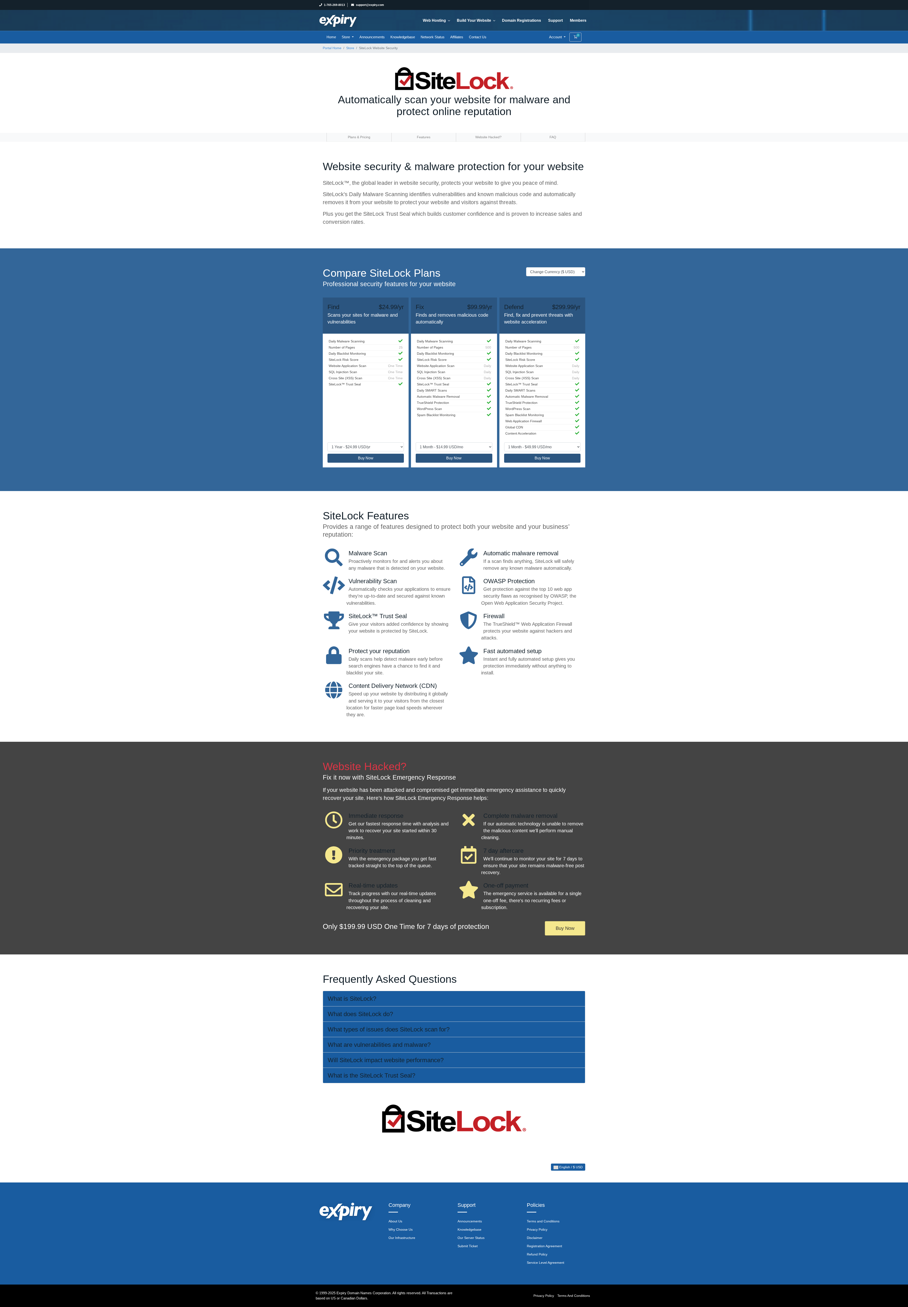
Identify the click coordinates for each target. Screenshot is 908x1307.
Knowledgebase (402, 37)
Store (346, 37)
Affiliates (456, 37)
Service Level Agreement (545, 1262)
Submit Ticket (468, 1246)
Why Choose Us (401, 1229)
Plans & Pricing (359, 137)
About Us (395, 1221)
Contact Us (477, 37)
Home (331, 37)
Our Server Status (471, 1238)
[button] (454, 998)
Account (556, 37)
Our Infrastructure (402, 1238)
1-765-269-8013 (334, 5)
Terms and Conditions (543, 1221)
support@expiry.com (370, 5)
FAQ (553, 137)
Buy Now (365, 458)
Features (423, 137)
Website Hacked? (488, 137)
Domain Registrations (521, 20)
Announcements (372, 37)
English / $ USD (570, 1167)
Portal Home (332, 48)
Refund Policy (537, 1254)
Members (578, 20)
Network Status (433, 37)
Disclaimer (534, 1238)
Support (555, 20)
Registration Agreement (544, 1246)
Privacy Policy (537, 1229)
